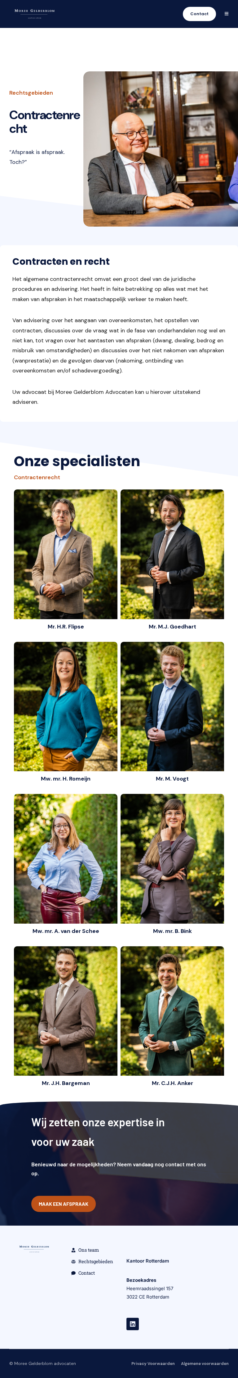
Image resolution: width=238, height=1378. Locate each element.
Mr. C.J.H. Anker (172, 1083)
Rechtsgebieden (31, 93)
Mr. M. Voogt (172, 778)
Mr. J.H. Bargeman (66, 1083)
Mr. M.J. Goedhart (172, 626)
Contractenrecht (37, 477)
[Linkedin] (132, 1324)
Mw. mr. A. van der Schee (66, 931)
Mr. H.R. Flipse (66, 626)
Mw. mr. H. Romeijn (65, 778)
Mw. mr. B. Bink (172, 931)
